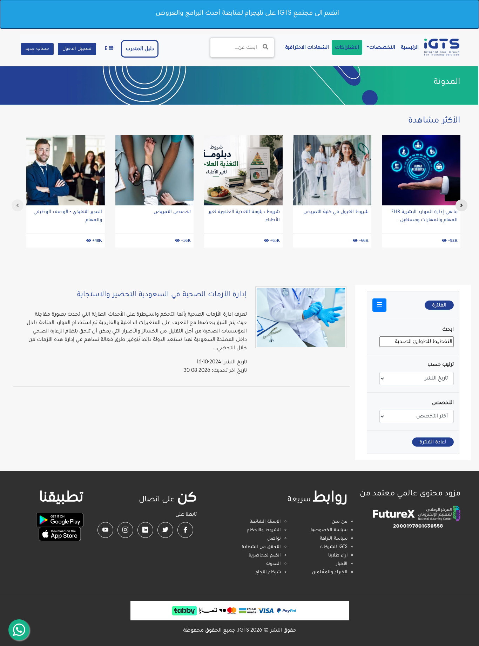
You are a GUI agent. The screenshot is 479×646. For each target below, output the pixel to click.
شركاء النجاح (268, 572)
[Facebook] (185, 530)
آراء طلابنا (338, 555)
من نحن (340, 521)
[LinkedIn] (145, 530)
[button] (379, 305)
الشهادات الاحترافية (305, 47)
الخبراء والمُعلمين (330, 572)
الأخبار (342, 563)
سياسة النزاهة (334, 538)
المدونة (273, 563)
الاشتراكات (347, 47)
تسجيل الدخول (77, 48)
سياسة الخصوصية (329, 530)
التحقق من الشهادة (261, 547)
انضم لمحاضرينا (265, 555)
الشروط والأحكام (264, 530)
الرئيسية (408, 47)
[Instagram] (125, 530)
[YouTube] (105, 530)
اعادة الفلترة (432, 442)
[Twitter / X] (165, 530)
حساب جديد (37, 48)
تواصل (274, 538)
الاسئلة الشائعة (265, 521)
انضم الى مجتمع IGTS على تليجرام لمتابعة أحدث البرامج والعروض (247, 13)
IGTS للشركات (333, 547)
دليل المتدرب (140, 49)
